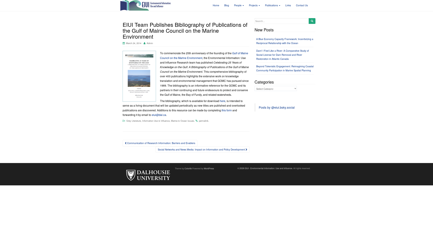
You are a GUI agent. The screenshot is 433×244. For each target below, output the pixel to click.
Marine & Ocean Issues (182, 120)
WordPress (209, 168)
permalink (203, 120)
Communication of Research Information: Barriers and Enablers (161, 143)
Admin (150, 43)
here (222, 101)
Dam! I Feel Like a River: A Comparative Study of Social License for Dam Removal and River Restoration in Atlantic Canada (282, 54)
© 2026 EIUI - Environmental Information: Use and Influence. (265, 168)
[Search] (312, 21)
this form (227, 110)
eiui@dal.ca (159, 115)
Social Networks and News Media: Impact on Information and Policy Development (202, 149)
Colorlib (188, 168)
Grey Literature (133, 120)
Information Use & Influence (156, 120)
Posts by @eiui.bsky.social (277, 107)
